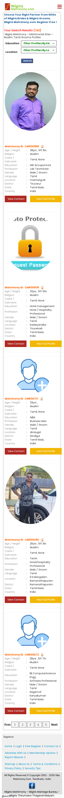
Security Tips (33, 768)
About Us (24, 764)
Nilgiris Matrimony (15, 34)
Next (54, 724)
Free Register (33, 746)
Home (8, 746)
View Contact (16, 199)
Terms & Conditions (45, 764)
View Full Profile (45, 199)
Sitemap (10, 764)
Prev (7, 724)
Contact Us (51, 746)
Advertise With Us (15, 753)
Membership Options (42, 753)
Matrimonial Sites (40, 34)
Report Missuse (14, 757)
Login (18, 746)
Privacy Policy (13, 768)
